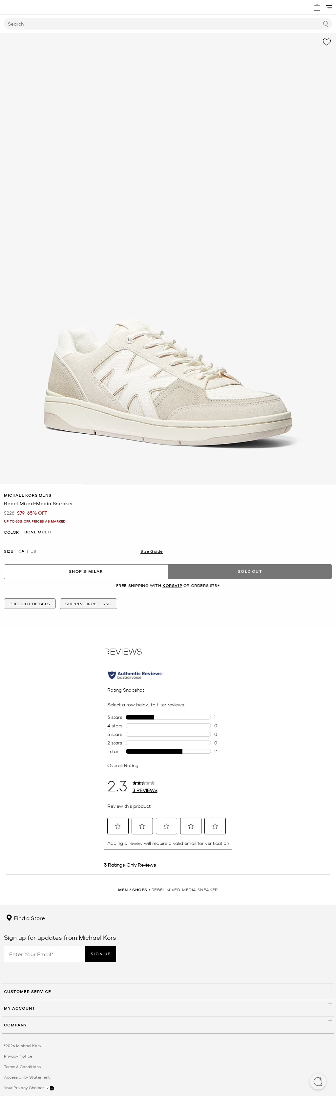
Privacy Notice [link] (18, 1056)
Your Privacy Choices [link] (24, 1087)
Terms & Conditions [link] (22, 1066)
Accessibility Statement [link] (27, 1077)
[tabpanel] (168, 259)
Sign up (101, 953)
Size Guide (151, 551)
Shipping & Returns (88, 603)
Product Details (30, 603)
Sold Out (250, 571)
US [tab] (33, 551)
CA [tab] (21, 551)
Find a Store (28, 917)
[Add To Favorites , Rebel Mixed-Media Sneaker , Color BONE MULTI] (327, 42)
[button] (318, 1082)
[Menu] (329, 7)
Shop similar (86, 571)
